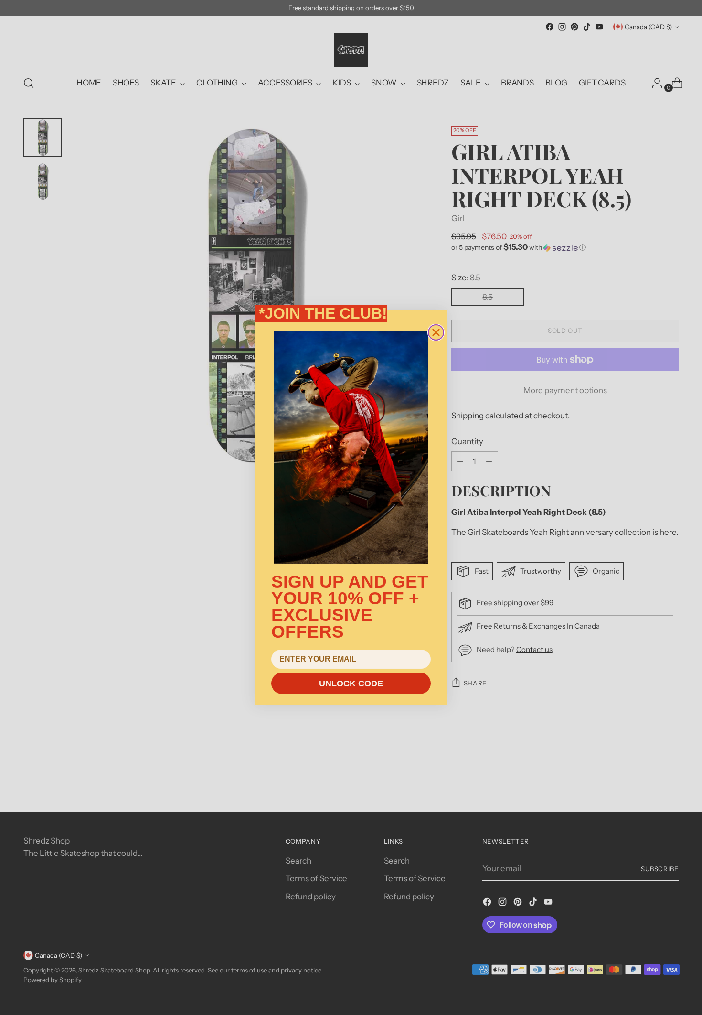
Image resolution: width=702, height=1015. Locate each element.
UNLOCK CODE (351, 683)
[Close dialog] (436, 332)
